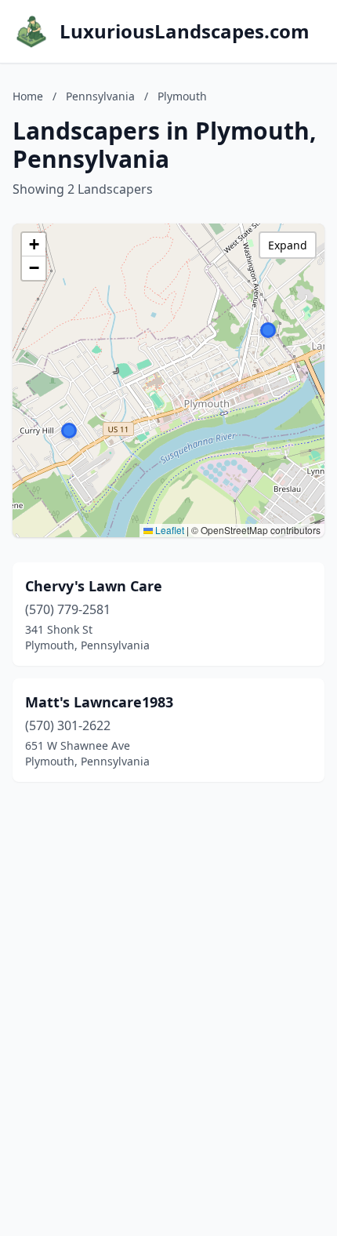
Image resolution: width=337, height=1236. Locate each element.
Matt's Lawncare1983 (99, 702)
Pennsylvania (100, 96)
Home (28, 96)
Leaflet (168, 529)
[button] (268, 330)
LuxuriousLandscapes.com (185, 31)
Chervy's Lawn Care (93, 585)
